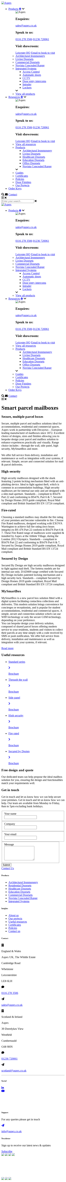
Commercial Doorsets (27, 62)
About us (13, 915)
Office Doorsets (31, 163)
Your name (10, 813)
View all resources (25, 144)
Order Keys (14, 188)
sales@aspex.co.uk (26, 25)
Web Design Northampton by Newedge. (23, 1105)
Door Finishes (23, 182)
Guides (19, 172)
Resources (14, 97)
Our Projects (22, 185)
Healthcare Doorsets (34, 156)
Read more (7, 648)
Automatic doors (32, 74)
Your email (10, 834)
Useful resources (17, 921)
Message (9, 844)
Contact (12, 194)
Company (9, 823)
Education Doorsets (33, 160)
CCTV (26, 78)
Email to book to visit (43, 52)
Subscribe (6, 1151)
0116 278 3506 (23, 39)
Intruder (27, 84)
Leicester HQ (22, 52)
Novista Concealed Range (30, 65)
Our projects (15, 918)
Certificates (21, 175)
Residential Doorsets (19, 885)
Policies (19, 179)
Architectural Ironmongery (30, 55)
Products (13, 8)
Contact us (14, 931)
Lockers (27, 87)
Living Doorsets (24, 59)
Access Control (31, 71)
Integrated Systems (25, 68)
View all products (25, 93)
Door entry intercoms (34, 81)
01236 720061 (41, 39)
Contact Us (7, 868)
